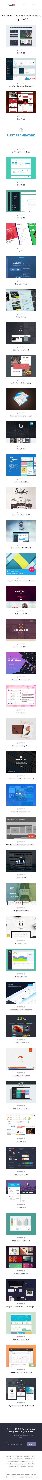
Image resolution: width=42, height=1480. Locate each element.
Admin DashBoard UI (21, 1340)
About (8, 1474)
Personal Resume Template (21, 416)
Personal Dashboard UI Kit (21, 812)
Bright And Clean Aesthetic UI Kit (21, 1406)
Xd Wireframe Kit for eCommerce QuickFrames (21, 779)
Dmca (19, 1474)
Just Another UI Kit (21, 482)
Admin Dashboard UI (21, 1109)
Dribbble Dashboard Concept (21, 1373)
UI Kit (21, 251)
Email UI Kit (21, 713)
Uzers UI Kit (21, 449)
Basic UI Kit (21, 1142)
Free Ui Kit (21, 218)
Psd (37, 1477)
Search (33, 1474)
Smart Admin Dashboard (21, 548)
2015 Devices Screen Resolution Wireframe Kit (21, 845)
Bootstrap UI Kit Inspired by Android (21, 581)
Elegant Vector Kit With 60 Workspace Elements (21, 1307)
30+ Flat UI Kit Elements (21, 1076)
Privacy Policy (25, 1474)
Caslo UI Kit (21, 1208)
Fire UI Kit (21, 119)
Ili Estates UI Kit (21, 944)
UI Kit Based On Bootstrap (21, 383)
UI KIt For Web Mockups (21, 152)
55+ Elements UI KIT (21, 350)
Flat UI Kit (21, 53)
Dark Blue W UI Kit (21, 1175)
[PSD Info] (11, 5)
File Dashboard (21, 977)
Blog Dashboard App (21, 911)
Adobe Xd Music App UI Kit (21, 680)
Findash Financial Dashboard (21, 1010)
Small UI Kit (21, 317)
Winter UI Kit (21, 878)
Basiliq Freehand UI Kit (21, 515)
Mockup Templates (26, 1477)
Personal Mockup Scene (21, 746)
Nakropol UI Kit (21, 614)
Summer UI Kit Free (21, 647)
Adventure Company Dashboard (21, 86)
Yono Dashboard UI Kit (21, 1241)
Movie (5, 1477)
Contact (13, 1474)
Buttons (21, 50)
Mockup (14, 1477)
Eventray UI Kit (21, 284)
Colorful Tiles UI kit (21, 1274)
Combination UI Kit (21, 1043)
